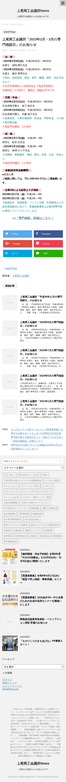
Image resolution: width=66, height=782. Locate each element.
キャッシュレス (11, 486)
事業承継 (35, 508)
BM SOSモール (26, 475)
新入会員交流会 (32, 519)
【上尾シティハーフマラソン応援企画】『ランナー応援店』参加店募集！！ (35, 727)
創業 (44, 508)
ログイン (7, 679)
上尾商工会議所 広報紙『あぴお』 (39, 744)
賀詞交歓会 (45, 536)
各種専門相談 (11, 268)
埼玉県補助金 (10, 514)
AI (5, 475)
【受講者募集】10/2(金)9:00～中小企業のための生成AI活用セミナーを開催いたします (41, 601)
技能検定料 (37, 514)
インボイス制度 (52, 480)
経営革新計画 (21, 536)
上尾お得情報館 (11, 503)
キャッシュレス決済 (30, 486)
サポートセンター (12, 491)
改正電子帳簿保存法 (13, 519)
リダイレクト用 (24, 741)
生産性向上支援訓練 (13, 530)
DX (37, 475)
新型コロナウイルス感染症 (16, 525)
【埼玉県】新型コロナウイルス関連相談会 (23, 480)
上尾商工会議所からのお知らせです (33, 769)
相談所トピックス (33, 530)
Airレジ (12, 475)
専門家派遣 (24, 514)
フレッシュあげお (12, 497)
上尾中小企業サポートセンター (35, 503)
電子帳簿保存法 (11, 541)
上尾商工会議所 (20, 275)
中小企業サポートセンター (16, 508)
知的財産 (48, 530)
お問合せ (49, 738)
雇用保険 (57, 536)
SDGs (45, 475)
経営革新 (8, 536)
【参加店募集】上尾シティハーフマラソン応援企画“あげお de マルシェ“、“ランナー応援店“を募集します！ (35, 732)
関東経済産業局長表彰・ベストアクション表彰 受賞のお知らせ (41, 621)
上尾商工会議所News (33, 11)
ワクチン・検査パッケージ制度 (37, 497)
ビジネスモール (45, 491)
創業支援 (54, 508)
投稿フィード (9, 682)
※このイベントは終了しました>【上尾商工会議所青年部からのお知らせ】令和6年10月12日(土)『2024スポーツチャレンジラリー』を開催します (35, 715)
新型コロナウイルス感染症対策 (45, 525)
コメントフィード (12, 686)
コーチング (47, 486)
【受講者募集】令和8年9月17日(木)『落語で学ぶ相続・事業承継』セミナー (41, 579)
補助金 (33, 536)
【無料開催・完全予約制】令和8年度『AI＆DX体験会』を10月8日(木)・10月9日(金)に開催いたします (40, 557)
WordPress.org (10, 689)
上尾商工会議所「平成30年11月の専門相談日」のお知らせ (41, 298)
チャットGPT (29, 491)
